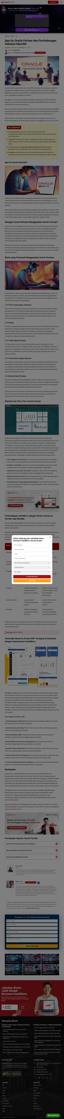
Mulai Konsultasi (33, 576)
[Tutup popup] (50, 537)
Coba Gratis (32, 580)
